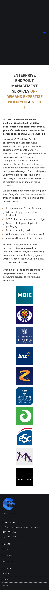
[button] (45, 32)
